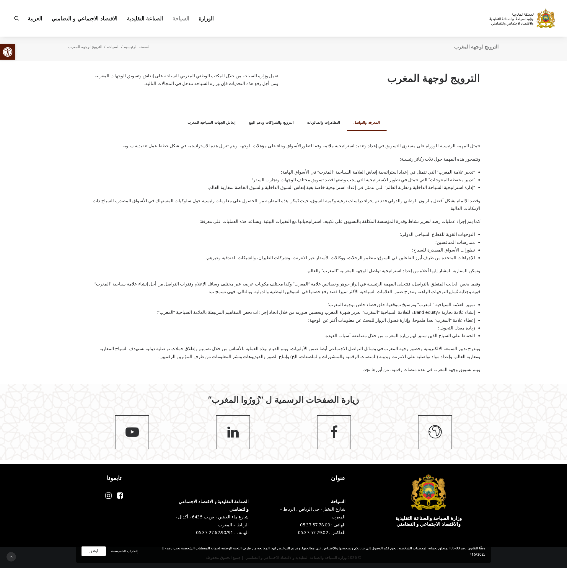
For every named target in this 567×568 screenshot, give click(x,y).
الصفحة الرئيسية (137, 46)
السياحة (113, 46)
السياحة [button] (180, 18)
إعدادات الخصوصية (124, 551)
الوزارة (206, 18)
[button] (7, 52)
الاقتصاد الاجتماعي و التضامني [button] (85, 18)
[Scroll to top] (11, 556)
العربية (35, 18)
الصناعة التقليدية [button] (145, 18)
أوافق (93, 551)
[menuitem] (204, 18)
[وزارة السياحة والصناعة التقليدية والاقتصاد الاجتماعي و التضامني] (522, 18)
